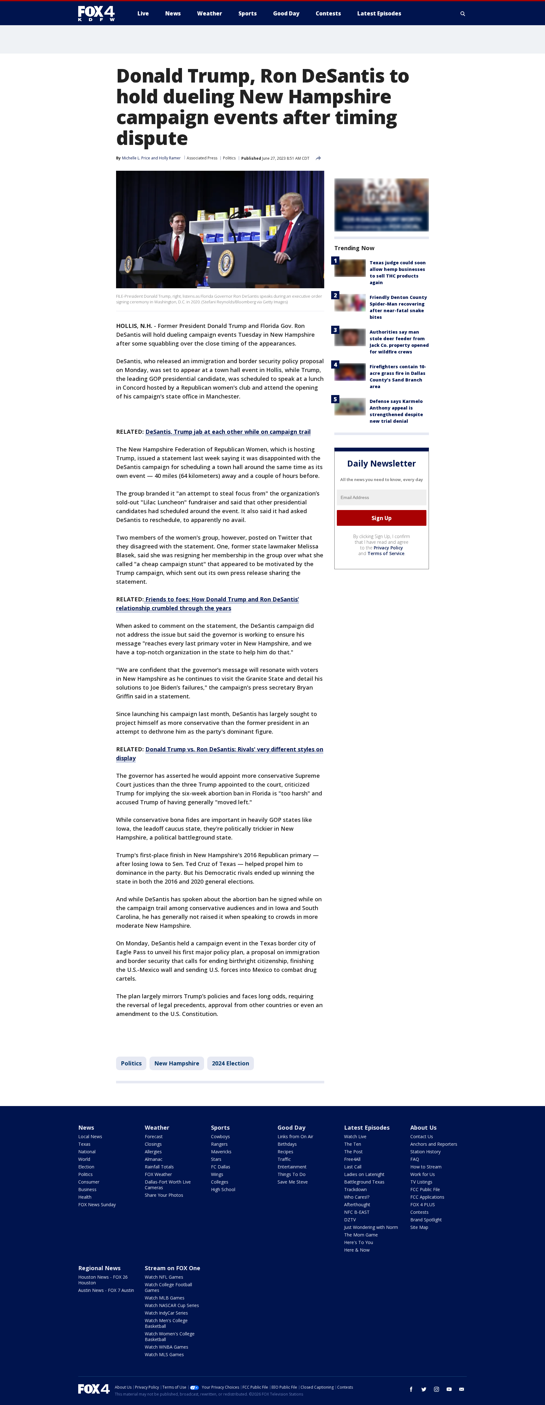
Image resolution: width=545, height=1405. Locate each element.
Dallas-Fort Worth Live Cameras (168, 1184)
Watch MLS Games (164, 1354)
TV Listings (421, 1182)
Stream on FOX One (172, 1268)
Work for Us (422, 1174)
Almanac (153, 1159)
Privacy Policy (388, 548)
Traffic (284, 1159)
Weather (157, 1127)
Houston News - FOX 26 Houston (103, 1280)
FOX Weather (158, 1174)
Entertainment (292, 1167)
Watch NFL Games (164, 1277)
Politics (229, 158)
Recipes (285, 1152)
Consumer (88, 1182)
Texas (84, 1144)
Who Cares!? (356, 1197)
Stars (216, 1159)
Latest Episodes (367, 1127)
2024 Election (230, 1063)
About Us (423, 1127)
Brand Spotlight (426, 1220)
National (87, 1152)
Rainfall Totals (159, 1167)
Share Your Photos (164, 1195)
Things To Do (292, 1174)
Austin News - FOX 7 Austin (106, 1290)
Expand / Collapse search (463, 13)
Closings (153, 1144)
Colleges (219, 1182)
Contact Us (421, 1136)
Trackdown (355, 1189)
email (462, 1389)
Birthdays (287, 1144)
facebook (411, 1389)
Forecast (154, 1136)
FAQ (414, 1159)
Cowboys (220, 1136)
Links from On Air (295, 1136)
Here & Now (357, 1250)
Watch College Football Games (168, 1287)
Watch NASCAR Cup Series (172, 1305)
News (86, 1127)
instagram (436, 1389)
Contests (419, 1212)
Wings (217, 1174)
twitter (424, 1389)
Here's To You (358, 1242)
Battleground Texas (364, 1182)
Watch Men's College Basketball (166, 1323)
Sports (220, 1127)
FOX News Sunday (97, 1204)
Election (86, 1167)
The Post (353, 1152)
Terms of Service (385, 553)
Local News (90, 1136)
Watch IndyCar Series (166, 1313)
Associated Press (202, 158)
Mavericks (221, 1152)
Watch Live (355, 1136)
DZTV (350, 1220)
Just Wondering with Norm (371, 1227)
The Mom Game (361, 1235)
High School (223, 1189)
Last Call (352, 1167)
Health (84, 1197)
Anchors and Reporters (433, 1144)
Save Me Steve (293, 1182)
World (84, 1159)
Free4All (352, 1159)
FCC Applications (427, 1197)
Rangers (219, 1144)
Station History (425, 1152)
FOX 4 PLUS (422, 1204)
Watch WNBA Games (166, 1347)
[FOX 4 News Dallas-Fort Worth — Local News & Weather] (99, 13)
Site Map (419, 1227)
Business (87, 1189)
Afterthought (357, 1204)
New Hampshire (176, 1063)
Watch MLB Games (165, 1298)
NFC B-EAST (357, 1212)
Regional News (99, 1268)
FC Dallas (220, 1167)
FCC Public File (425, 1189)
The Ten (352, 1144)
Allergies (153, 1152)
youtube (449, 1389)
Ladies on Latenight (364, 1174)
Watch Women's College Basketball (170, 1336)
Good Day (291, 1127)
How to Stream (426, 1167)
